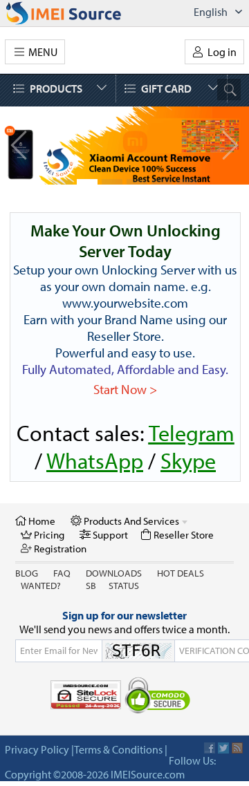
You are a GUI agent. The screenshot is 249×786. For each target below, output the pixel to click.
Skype (188, 460)
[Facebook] (209, 748)
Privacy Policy (37, 749)
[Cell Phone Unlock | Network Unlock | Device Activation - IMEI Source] (79, 13)
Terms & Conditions (118, 749)
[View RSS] (237, 748)
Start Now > (125, 389)
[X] (223, 748)
